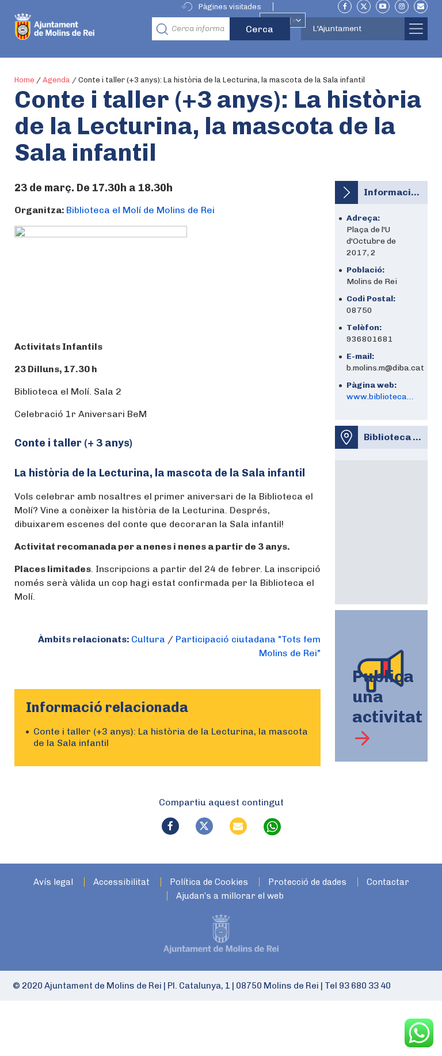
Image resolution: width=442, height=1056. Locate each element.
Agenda (56, 79)
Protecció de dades (307, 882)
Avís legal (53, 882)
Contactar (388, 882)
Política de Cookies (209, 882)
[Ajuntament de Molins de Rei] (79, 29)
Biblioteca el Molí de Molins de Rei (140, 210)
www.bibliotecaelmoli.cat (381, 397)
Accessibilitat (121, 882)
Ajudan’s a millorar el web (230, 896)
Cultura (148, 639)
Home (24, 79)
